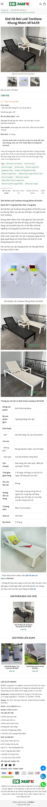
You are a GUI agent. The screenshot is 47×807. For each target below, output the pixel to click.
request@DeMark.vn (13, 706)
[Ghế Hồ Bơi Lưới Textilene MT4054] (35, 654)
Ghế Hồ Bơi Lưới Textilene (14, 164)
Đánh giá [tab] (43, 192)
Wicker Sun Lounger (31, 184)
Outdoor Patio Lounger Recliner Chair (31, 174)
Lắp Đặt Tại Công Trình (10, 754)
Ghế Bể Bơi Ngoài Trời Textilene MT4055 (11, 667)
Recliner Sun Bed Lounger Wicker (12, 184)
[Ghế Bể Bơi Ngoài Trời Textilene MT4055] (12, 654)
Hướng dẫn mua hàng (9, 727)
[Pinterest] (14, 765)
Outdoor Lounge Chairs (9, 174)
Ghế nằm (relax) (29, 164)
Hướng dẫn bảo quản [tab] (32, 192)
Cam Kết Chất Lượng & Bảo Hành (14, 734)
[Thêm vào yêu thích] (10, 101)
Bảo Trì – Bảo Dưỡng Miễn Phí (13, 748)
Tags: (3, 164)
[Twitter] (6, 765)
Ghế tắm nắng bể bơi (32, 167)
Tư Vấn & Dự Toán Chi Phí (11, 758)
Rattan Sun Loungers (22, 177)
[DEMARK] (19, 4)
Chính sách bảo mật (9, 717)
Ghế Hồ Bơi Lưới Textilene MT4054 (35, 667)
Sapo (28, 804)
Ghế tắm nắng (19, 167)
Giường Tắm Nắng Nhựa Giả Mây (25, 170)
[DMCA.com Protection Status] (7, 777)
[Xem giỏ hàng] (44, 4)
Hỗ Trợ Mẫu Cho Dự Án (10, 744)
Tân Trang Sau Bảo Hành (11, 751)
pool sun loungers (7, 177)
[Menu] (2, 4)
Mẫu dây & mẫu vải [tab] (18, 192)
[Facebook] (2, 765)
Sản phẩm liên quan (23, 637)
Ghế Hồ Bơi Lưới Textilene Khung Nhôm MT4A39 (23, 626)
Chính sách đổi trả (8, 720)
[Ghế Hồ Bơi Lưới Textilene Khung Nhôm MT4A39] (24, 612)
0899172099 (12, 710)
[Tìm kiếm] (40, 4)
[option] (23, 49)
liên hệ (33, 589)
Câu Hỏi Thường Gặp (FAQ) (11, 730)
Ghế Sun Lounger (7, 167)
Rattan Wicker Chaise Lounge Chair (13, 180)
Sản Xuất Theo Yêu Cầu (10, 741)
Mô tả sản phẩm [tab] (6, 192)
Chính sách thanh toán (10, 723)
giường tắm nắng (7, 170)
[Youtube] (10, 765)
